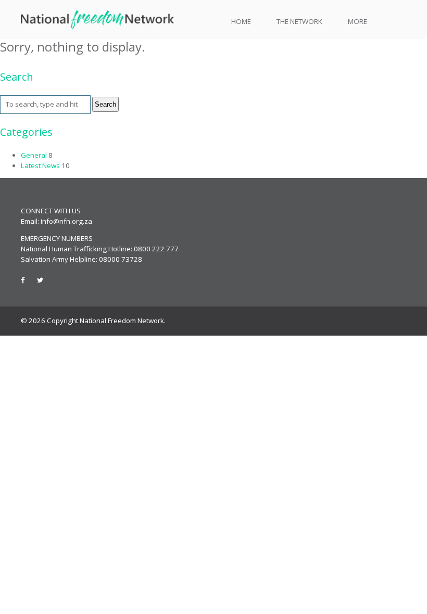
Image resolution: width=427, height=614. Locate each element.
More (357, 21)
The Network (299, 21)
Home (241, 21)
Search (105, 104)
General (34, 155)
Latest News (40, 165)
